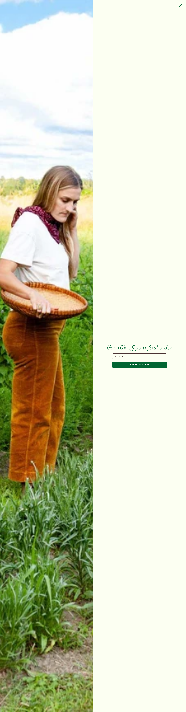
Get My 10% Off (139, 365)
